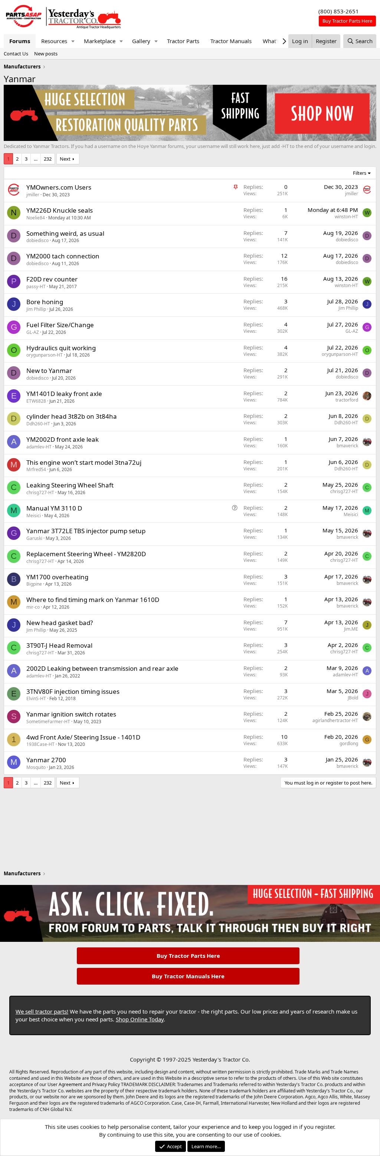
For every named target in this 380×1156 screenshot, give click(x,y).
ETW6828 (36, 401)
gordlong (349, 743)
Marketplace (99, 41)
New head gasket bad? (59, 622)
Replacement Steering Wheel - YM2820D (86, 554)
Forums (19, 41)
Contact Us (16, 53)
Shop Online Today (140, 1019)
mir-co (33, 607)
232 (48, 158)
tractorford (346, 400)
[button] (73, 41)
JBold (353, 698)
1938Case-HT (40, 744)
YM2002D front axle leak (62, 439)
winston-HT (346, 216)
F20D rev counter (52, 279)
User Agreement (65, 1084)
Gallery (141, 41)
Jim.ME (351, 629)
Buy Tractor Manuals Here (188, 976)
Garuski (34, 538)
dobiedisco (37, 240)
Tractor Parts (183, 41)
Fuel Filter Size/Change (60, 325)
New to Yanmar (49, 370)
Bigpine (34, 584)
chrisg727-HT (40, 492)
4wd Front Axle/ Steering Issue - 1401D (83, 737)
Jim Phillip (36, 309)
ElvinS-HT (36, 698)
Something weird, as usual (65, 233)
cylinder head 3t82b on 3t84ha (71, 416)
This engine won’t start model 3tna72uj (83, 462)
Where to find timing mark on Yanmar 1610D (92, 599)
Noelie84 (35, 218)
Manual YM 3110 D (54, 508)
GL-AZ (32, 332)
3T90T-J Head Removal (59, 645)
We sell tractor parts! (42, 1011)
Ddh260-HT (38, 424)
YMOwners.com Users (58, 187)
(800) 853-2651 (338, 11)
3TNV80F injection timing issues (72, 691)
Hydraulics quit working (61, 348)
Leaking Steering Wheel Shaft (70, 485)
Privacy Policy (106, 1084)
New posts (46, 53)
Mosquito (36, 767)
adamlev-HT (39, 447)
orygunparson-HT (44, 355)
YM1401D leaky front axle (64, 393)
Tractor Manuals (231, 41)
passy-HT (36, 286)
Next (65, 158)
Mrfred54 (36, 469)
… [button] (35, 158)
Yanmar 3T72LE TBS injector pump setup (85, 531)
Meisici (33, 515)
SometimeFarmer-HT (48, 721)
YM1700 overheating (57, 577)
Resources (54, 41)
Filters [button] (359, 173)
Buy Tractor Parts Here (188, 955)
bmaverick (347, 445)
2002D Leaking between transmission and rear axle (102, 668)
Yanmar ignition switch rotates (71, 714)
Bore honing (44, 301)
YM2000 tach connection (62, 256)
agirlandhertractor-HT (335, 720)
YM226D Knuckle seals (59, 210)
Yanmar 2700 (46, 760)
